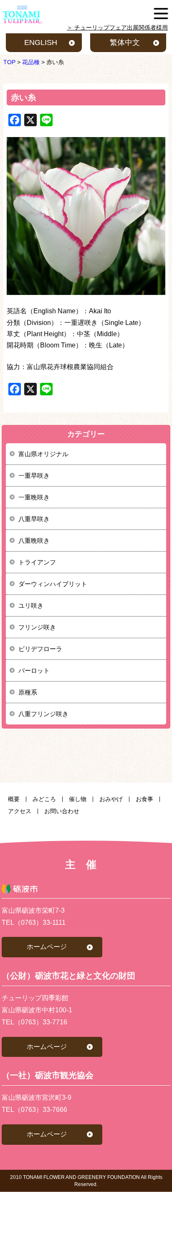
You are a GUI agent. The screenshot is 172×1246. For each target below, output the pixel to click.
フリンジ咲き (37, 627)
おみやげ (111, 799)
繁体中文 (125, 42)
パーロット (34, 670)
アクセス (19, 811)
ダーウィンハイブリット (52, 583)
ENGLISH (40, 42)
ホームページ (47, 946)
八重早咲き (34, 518)
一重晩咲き (34, 497)
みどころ (44, 799)
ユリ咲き (30, 605)
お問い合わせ (61, 811)
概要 (14, 799)
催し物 (77, 799)
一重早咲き (34, 475)
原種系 (27, 692)
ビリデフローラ (40, 648)
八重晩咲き (34, 540)
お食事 (144, 799)
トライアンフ (37, 562)
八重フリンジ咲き (43, 713)
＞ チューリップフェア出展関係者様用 (117, 27)
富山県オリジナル (43, 453)
